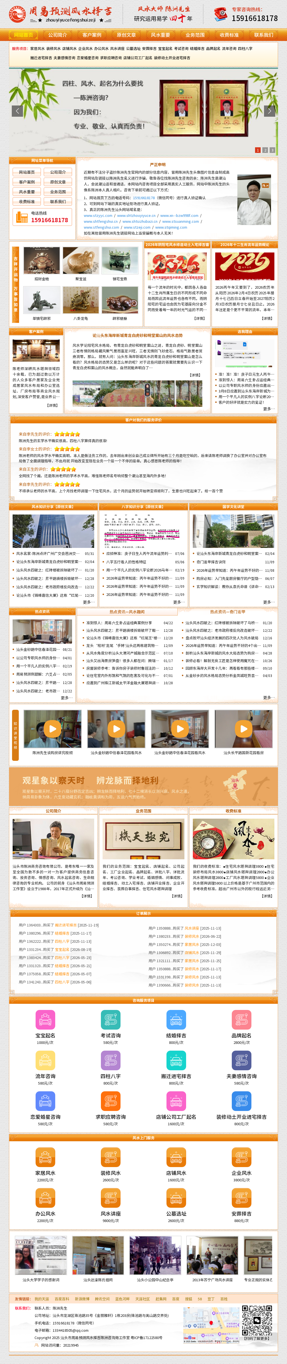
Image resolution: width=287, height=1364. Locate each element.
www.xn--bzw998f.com (179, 215)
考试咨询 (181, 48)
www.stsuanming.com (180, 221)
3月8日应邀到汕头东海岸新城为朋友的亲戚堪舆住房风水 (246, 391)
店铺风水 (69, 48)
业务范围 (195, 34)
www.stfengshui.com (101, 227)
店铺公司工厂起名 (137, 57)
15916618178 (144, 197)
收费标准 (229, 34)
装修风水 (53, 48)
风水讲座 (117, 48)
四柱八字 (245, 48)
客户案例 (91, 34)
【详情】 (199, 318)
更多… (269, 409)
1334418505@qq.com (71, 1330)
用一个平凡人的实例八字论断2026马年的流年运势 (246, 396)
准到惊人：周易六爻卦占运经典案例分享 (246, 380)
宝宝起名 (165, 48)
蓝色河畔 (122, 1298)
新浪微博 (82, 1298)
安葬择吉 (149, 48)
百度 (175, 1298)
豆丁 (211, 1298)
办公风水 (101, 48)
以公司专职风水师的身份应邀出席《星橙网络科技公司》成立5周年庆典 (246, 385)
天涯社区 (142, 1298)
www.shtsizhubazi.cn (140, 221)
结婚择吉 (197, 48)
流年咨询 (229, 48)
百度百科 (62, 1298)
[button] (17, 111)
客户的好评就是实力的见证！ (242, 402)
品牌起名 (213, 48)
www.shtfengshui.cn (101, 221)
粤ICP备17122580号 (147, 1337)
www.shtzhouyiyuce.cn (136, 215)
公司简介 (57, 34)
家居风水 (37, 48)
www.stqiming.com (171, 227)
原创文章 (126, 34)
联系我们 (263, 34)
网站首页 (23, 34)
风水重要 (160, 34)
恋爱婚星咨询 (88, 57)
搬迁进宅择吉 (41, 57)
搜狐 (188, 1298)
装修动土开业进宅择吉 (172, 57)
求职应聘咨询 (111, 57)
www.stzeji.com (137, 227)
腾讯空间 (102, 1298)
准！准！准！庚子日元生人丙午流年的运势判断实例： (246, 374)
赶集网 (161, 1298)
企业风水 (85, 48)
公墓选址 (133, 48)
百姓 (224, 1298)
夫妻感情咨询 (64, 57)
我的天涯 (41, 1298)
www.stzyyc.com (98, 215)
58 (200, 1298)
